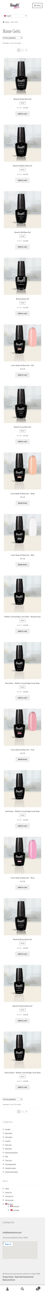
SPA (6, 1156)
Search (22, 1289)
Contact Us (9, 1196)
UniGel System (10, 1168)
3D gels (7, 1129)
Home (7, 22)
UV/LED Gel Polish (11, 1172)
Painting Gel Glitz (11, 1153)
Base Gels (8, 1133)
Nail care (8, 1145)
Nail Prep (8, 1149)
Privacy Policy (8, 1276)
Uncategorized (10, 1164)
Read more (22, 503)
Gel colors (8, 1137)
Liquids (7, 1141)
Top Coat (8, 1160)
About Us (8, 1192)
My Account (9, 1200)
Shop (7, 1188)
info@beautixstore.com (12, 1232)
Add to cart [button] (22, 114)
